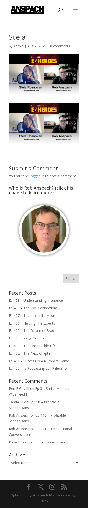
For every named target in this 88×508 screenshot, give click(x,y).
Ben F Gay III (19, 388)
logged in (37, 176)
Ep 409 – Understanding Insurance (36, 300)
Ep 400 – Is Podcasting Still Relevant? (38, 368)
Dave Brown (19, 442)
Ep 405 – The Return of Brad (31, 330)
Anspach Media (46, 495)
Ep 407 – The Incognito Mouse (33, 315)
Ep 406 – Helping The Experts (32, 323)
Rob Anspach (19, 415)
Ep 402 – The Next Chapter (30, 353)
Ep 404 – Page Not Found (29, 338)
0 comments (60, 46)
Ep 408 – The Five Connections (33, 308)
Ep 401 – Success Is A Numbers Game (39, 361)
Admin (18, 46)
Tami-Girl (16, 402)
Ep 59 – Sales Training (52, 442)
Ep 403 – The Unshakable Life (32, 345)
